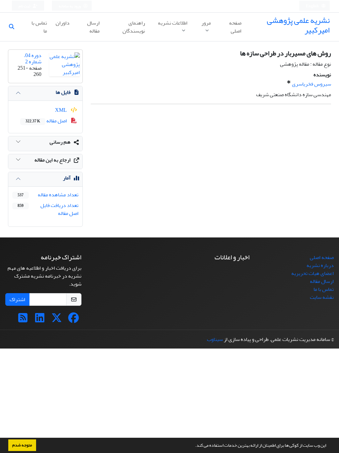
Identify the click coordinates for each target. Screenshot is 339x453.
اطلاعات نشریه (172, 23)
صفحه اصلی (235, 27)
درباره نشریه (320, 265)
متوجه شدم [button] (22, 445)
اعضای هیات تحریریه (312, 273)
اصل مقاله (46, 121)
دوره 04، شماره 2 (32, 58)
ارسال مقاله (93, 27)
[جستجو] (14, 27)
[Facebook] (73, 320)
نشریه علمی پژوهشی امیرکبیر (298, 25)
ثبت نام (25, 6)
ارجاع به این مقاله (52, 160)
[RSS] (23, 320)
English (312, 6)
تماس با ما (39, 27)
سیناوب (215, 339)
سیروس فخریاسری (311, 84)
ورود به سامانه (70, 6)
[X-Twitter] (57, 320)
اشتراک (17, 299)
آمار (67, 178)
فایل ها (63, 92)
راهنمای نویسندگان (133, 27)
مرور (206, 23)
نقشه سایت (322, 297)
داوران (63, 23)
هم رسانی (60, 142)
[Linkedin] (40, 320)
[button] (193, 446)
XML (61, 110)
